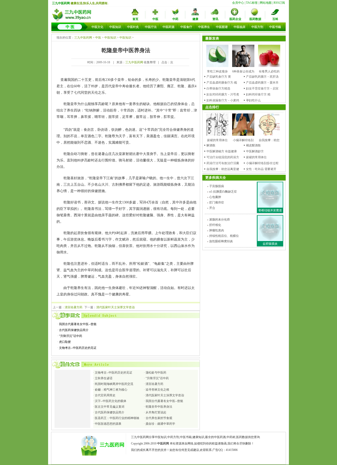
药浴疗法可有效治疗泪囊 (222, 163)
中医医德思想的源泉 (108, 423)
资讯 (215, 19)
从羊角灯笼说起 (156, 412)
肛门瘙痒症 (216, 202)
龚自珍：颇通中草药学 (160, 423)
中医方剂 (257, 27)
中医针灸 (133, 27)
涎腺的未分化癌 (219, 219)
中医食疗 (186, 27)
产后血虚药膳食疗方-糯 (221, 82)
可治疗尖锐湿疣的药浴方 (222, 157)
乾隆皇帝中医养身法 (159, 406)
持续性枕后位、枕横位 (224, 236)
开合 (212, 208)
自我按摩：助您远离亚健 (222, 169)
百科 (275, 19)
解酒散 (210, 145)
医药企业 (235, 19)
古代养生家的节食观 (159, 418)
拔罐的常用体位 (256, 157)
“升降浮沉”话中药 (70, 336)
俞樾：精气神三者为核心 (111, 389)
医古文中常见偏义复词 (109, 406)
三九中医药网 (61, 3)
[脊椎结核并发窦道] (270, 206)
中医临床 (239, 27)
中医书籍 (275, 27)
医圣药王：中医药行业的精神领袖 (117, 418)
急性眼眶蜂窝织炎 (221, 241)
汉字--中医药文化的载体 (110, 401)
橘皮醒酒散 (253, 145)
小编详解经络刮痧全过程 (262, 163)
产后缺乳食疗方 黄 (218, 76)
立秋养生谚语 (103, 378)
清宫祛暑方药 (73, 307)
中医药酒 (168, 27)
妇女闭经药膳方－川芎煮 (222, 94)
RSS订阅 (279, 2)
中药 (175, 19)
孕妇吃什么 (253, 100)
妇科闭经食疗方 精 (258, 94)
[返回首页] (72, 21)
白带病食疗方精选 (218, 88)
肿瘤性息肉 (216, 230)
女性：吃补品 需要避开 (261, 169)
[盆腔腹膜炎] (270, 240)
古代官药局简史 (105, 395)
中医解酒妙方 (255, 151)
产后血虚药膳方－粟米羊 (262, 82)
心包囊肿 (215, 197)
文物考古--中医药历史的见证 (77, 348)
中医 (155, 19)
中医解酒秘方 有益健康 (221, 151)
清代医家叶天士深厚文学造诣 (115, 307)
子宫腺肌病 (216, 186)
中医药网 (163, 443)
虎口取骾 (65, 342)
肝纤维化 (215, 225)
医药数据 (255, 19)
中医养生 (204, 27)
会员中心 (238, 2)
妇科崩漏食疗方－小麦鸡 (222, 100)
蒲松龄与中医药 (156, 372)
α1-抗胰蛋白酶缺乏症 (223, 191)
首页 (135, 19)
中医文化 (97, 27)
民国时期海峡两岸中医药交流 (114, 384)
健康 (195, 19)
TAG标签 (252, 2)
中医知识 (115, 27)
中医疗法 (151, 27)
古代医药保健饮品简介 (74, 330)
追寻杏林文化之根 (157, 389)
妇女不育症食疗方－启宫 (262, 88)
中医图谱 (222, 27)
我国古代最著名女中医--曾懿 (77, 324)
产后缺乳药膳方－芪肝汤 (262, 76)
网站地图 (266, 2)
